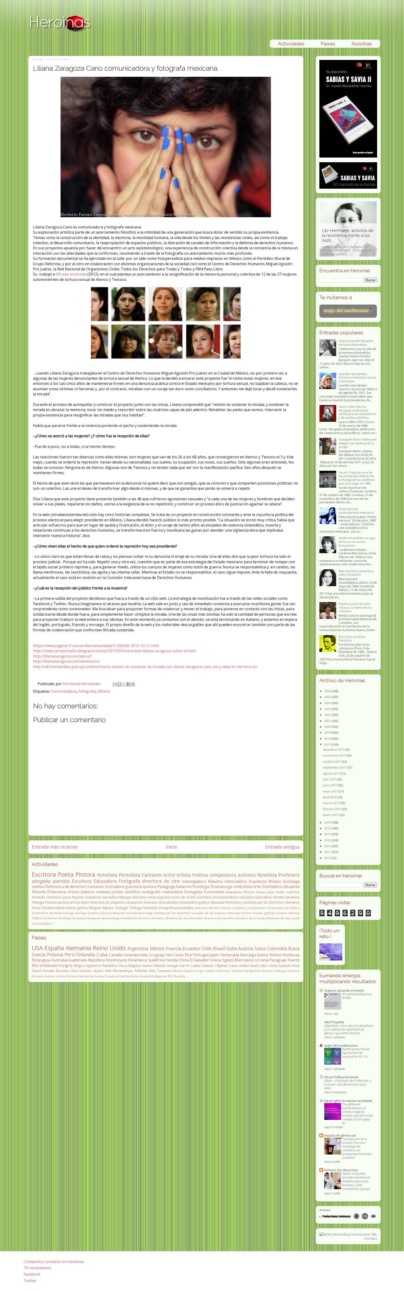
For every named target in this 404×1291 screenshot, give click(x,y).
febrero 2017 (332, 809)
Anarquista (234, 892)
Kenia (295, 965)
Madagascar (158, 976)
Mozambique (123, 970)
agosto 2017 (332, 773)
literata (278, 897)
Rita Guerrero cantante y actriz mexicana (356, 573)
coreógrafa (151, 891)
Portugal (200, 954)
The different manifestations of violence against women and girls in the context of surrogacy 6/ (357, 1113)
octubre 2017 (332, 761)
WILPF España (334, 1022)
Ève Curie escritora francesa (352, 639)
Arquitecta (258, 881)
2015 (328, 828)
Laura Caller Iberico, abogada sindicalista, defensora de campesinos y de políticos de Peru (357, 412)
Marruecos (244, 960)
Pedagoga (166, 886)
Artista (184, 875)
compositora (222, 875)
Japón (214, 954)
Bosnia (267, 971)
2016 (328, 822)
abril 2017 (330, 797)
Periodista (130, 875)
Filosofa (39, 891)
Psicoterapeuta (57, 902)
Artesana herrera (239, 913)
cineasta (103, 891)
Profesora (289, 875)
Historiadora (235, 881)
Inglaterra (93, 965)
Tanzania (164, 970)
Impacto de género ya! (340, 1135)
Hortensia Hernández (82, 683)
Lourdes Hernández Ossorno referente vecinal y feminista (357, 377)
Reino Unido (109, 948)
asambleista (128, 918)
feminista (107, 875)
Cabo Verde (268, 965)
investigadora (194, 881)
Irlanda (171, 960)
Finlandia (85, 954)
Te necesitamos (37, 1267)
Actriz (169, 875)
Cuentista (204, 897)
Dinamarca (137, 960)
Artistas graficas (263, 913)
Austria (245, 948)
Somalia (48, 970)
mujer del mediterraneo (341, 1045)
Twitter (30, 1280)
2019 (328, 732)
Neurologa (145, 913)
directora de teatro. (151, 918)
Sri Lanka (193, 965)
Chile (206, 948)
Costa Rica (182, 954)
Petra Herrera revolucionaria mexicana (356, 511)
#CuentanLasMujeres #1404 (357, 996)
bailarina (183, 886)
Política (200, 875)
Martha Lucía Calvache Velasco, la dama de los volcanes (355, 607)
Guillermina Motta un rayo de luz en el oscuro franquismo (357, 541)
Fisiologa (65, 918)
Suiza (260, 948)
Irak (182, 965)
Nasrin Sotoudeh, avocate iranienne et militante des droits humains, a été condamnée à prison (356, 1181)
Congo (198, 971)
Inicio (171, 847)
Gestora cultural (98, 913)
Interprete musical (124, 913)
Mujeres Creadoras (86, 897)
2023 (328, 709)
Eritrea (70, 976)
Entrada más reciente (55, 847)
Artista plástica (81, 891)
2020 (328, 727)
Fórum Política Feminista (341, 1077)
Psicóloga (200, 886)
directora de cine (161, 881)
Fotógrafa (87, 691)
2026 (328, 691)
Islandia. (85, 970)
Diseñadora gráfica (194, 902)
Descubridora (168, 902)
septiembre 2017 (335, 767)
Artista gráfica (77, 907)
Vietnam (237, 971)
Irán (169, 954)
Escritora (44, 874)
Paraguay (278, 960)
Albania (177, 971)
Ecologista (193, 891)
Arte (257, 886)
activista (247, 875)
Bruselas (62, 970)
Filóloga (38, 902)
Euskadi (284, 965)
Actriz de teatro (183, 897)
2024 (328, 703)
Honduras (291, 954)
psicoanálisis (184, 907)
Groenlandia (85, 976)
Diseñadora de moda (47, 913)
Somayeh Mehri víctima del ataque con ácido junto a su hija (358, 443)
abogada (41, 881)
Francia (173, 948)
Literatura (246, 897)
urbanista (292, 897)
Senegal (172, 965)
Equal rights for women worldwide (348, 1101)
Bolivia (275, 954)
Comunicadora (63, 691)
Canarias (207, 965)
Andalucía (48, 965)
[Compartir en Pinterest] (132, 684)
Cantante (152, 875)
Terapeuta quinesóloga (103, 918)
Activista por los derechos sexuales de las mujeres (189, 913)
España (54, 948)
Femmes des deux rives (341, 1170)
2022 (328, 715)
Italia (231, 948)
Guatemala (77, 960)
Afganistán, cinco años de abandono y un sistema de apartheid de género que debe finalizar (348, 1029)
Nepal (36, 970)
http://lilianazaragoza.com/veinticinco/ (66, 661)
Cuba (102, 954)
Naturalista (263, 897)
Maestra (215, 881)
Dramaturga (221, 886)
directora (139, 897)
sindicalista (242, 886)
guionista (133, 886)
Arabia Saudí (248, 965)
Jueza (66, 897)
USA (37, 948)
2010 (328, 858)
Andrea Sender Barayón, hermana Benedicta (356, 343)
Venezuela (230, 954)
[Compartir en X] (124, 684)
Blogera (95, 907)
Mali (108, 970)
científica (132, 891)
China (184, 960)
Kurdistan (133, 976)
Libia (74, 970)
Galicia (262, 954)
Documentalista (225, 897)
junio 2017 (330, 785)
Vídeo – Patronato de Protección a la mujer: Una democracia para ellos (347, 1084)
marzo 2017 (331, 803)
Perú (70, 954)
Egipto (228, 960)
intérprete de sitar (278, 918)
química (149, 886)
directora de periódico (219, 918)
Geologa (81, 913)
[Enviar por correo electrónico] (115, 684)
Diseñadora (272, 886)
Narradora (110, 897)
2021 (328, 721)
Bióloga (125, 897)
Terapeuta (79, 918)
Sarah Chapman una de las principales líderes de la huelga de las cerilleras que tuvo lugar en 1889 (357, 478)
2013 (328, 840)
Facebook (32, 1274)
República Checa (114, 965)
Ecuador (191, 948)
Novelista (267, 875)
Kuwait (144, 976)
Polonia (55, 954)
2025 (328, 697)
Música (274, 881)
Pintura (249, 892)
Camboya (279, 971)
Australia (59, 960)
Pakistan (141, 970)
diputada (217, 902)
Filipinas (221, 965)
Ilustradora (114, 886)
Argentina (137, 948)
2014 (328, 834)
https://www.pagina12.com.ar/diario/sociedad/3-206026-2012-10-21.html (96, 645)
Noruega (248, 954)
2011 (328, 852)
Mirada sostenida (71, 274)
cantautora (133, 902)
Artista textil (79, 902)
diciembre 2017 (334, 749)
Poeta (66, 874)
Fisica (36, 907)
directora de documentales (184, 918)
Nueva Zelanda (153, 965)
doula (261, 918)
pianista (61, 881)
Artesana (150, 902)
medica (38, 886)
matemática (172, 891)
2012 (328, 846)
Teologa (121, 907)
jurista (117, 891)
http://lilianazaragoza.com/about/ (62, 656)
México (104, 691)
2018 (328, 738)
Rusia (294, 948)
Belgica (79, 965)
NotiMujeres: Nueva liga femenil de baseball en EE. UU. (356, 1053)
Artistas (225, 908)
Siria (152, 970)
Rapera (107, 907)
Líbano (98, 970)
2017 (328, 744)
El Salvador (199, 960)
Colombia (277, 948)
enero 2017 (331, 815)
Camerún (293, 971)
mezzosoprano (158, 897)
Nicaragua (41, 960)
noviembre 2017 (334, 755)
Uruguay (156, 954)
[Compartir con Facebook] (128, 684)
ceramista (53, 897)
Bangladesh (252, 971)
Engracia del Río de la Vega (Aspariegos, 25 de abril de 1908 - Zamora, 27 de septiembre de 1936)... (348, 242)
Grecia (215, 960)
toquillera (45, 923)
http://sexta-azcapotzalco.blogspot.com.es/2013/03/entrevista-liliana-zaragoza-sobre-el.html (114, 650)
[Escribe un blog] (119, 684)
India (143, 954)
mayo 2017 (331, 791)
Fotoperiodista (53, 907)
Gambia (210, 971)
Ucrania (262, 960)
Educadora (105, 881)
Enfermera (56, 891)
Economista (214, 891)
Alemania (78, 948)
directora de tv (246, 918)
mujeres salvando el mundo (344, 990)
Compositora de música (283, 908)
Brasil (219, 948)
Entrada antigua (282, 847)
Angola (188, 971)
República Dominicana (107, 960)
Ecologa (68, 913)
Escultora (82, 881)
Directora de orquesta (107, 902)
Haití (122, 976)
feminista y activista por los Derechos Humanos (262, 902)
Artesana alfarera (207, 908)
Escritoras (51, 918)
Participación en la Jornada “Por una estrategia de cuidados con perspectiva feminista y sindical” (357, 1148)
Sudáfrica (156, 960)
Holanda (130, 954)
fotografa (166, 907)
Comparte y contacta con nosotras (54, 1261)
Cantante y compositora (248, 908)
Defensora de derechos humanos (74, 886)
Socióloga (291, 881)
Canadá (115, 954)
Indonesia (223, 971)
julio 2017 (330, 779)
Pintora (85, 874)
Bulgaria (134, 965)
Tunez (233, 965)
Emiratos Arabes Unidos (48, 976)
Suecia (39, 954)
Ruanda (179, 976)
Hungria (65, 965)
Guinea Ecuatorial (106, 976)
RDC (170, 976)
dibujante (291, 886)
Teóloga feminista (143, 907)
